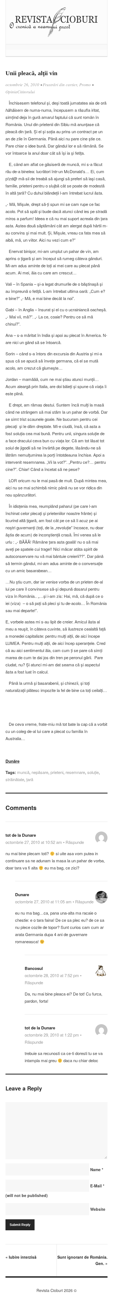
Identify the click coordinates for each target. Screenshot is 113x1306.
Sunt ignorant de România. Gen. (82, 1260)
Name (96, 1169)
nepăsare (40, 772)
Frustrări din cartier (60, 84)
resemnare (75, 772)
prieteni (56, 772)
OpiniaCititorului (20, 91)
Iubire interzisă (20, 1257)
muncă (23, 772)
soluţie (93, 772)
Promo (85, 84)
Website (97, 1209)
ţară (29, 779)
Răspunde (75, 842)
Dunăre (12, 761)
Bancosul (34, 968)
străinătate (14, 779)
